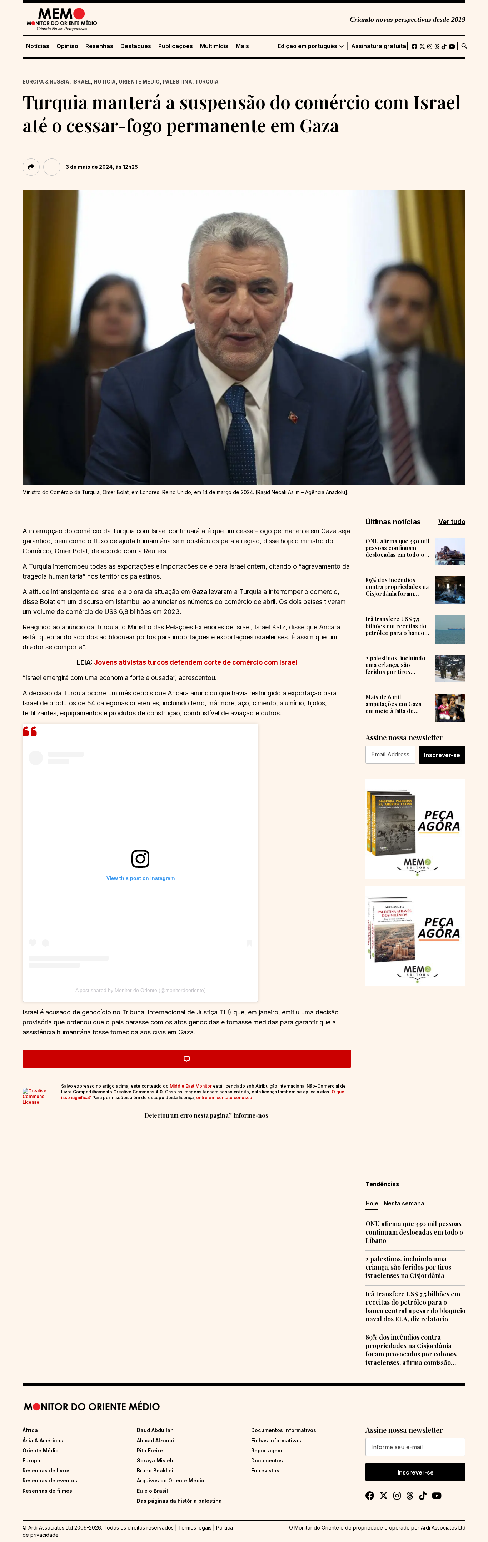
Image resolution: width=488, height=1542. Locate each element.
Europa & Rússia (46, 82)
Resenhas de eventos (50, 1480)
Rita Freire (150, 1450)
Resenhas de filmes (47, 1491)
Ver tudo (451, 521)
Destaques (135, 46)
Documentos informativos (283, 1430)
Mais (242, 46)
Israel (81, 82)
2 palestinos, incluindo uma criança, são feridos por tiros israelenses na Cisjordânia (395, 665)
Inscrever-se (442, 755)
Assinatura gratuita (378, 46)
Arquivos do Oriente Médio (170, 1480)
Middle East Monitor (191, 1086)
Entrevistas (265, 1470)
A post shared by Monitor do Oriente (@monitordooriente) (140, 990)
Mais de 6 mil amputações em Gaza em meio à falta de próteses (393, 704)
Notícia (105, 82)
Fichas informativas (276, 1440)
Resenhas (99, 46)
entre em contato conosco (224, 1097)
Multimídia (214, 46)
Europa (31, 1460)
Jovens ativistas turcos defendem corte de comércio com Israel (195, 662)
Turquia (207, 82)
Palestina (177, 82)
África (30, 1430)
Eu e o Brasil (152, 1491)
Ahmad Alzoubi (155, 1440)
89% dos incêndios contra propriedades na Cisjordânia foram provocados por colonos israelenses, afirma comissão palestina (397, 586)
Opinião (67, 46)
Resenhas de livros (47, 1470)
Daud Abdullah (155, 1430)
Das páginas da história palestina (179, 1501)
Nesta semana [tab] (404, 1203)
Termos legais (194, 1528)
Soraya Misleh (155, 1460)
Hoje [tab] (371, 1203)
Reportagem (266, 1450)
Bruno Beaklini (155, 1470)
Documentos (267, 1460)
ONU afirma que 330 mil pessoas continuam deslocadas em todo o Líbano (397, 548)
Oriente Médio (139, 82)
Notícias (37, 46)
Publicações (175, 46)
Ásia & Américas (43, 1440)
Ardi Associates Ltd (443, 1528)
